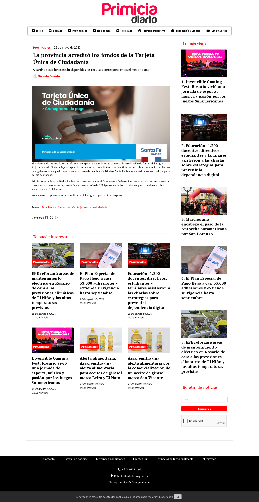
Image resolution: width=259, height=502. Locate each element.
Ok (178, 496)
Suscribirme (204, 408)
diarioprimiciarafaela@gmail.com (129, 482)
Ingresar (210, 459)
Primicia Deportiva (154, 30)
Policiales (126, 30)
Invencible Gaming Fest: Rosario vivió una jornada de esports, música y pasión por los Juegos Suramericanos (52, 370)
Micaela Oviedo (49, 76)
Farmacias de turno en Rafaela (174, 459)
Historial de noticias (75, 459)
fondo (61, 207)
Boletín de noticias (200, 387)
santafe (71, 207)
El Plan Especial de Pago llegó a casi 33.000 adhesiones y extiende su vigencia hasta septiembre (99, 283)
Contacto (49, 459)
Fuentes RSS (140, 459)
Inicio (39, 30)
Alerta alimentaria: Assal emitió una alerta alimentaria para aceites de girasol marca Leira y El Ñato (101, 368)
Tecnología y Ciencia (188, 30)
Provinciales (79, 30)
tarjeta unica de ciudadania (92, 207)
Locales (57, 30)
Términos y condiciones (110, 459)
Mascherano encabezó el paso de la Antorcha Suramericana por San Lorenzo (204, 226)
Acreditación (49, 207)
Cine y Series (219, 30)
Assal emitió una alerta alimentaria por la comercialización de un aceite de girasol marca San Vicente (149, 368)
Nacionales (103, 30)
